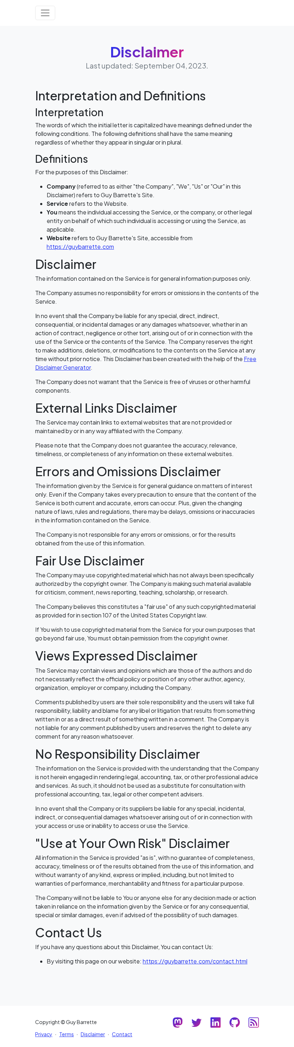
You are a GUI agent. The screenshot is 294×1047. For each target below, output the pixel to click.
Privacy (43, 1034)
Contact (122, 1034)
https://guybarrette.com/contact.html (195, 961)
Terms (66, 1034)
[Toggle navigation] (45, 13)
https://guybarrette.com (80, 246)
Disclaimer (93, 1034)
